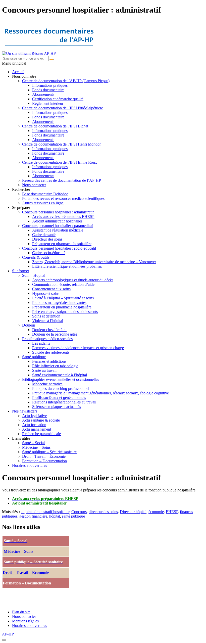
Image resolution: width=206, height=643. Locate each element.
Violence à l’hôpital (47, 320)
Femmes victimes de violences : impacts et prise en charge (78, 348)
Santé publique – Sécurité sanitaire (49, 452)
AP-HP (8, 634)
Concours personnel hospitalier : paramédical (57, 225)
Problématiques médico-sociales (47, 339)
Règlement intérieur (47, 103)
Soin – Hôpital (33, 275)
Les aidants (41, 343)
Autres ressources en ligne (43, 203)
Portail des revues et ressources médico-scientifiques (63, 198)
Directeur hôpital (133, 512)
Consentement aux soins (51, 289)
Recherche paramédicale (41, 434)
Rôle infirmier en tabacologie (55, 366)
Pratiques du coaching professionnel (60, 388)
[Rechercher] (51, 59)
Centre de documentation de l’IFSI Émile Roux (59, 162)
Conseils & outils (35, 257)
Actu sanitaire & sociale (41, 420)
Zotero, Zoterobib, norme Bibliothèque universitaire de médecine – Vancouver (94, 262)
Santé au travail (44, 370)
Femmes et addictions (49, 361)
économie (156, 512)
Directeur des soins (47, 239)
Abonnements (43, 94)
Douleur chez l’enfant (49, 330)
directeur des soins (103, 512)
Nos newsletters (24, 411)
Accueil (18, 72)
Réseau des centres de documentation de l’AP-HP (61, 180)
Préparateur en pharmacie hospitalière (61, 244)
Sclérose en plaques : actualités (56, 406)
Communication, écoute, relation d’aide (63, 284)
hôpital (54, 516)
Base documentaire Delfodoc (45, 194)
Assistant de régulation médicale (57, 230)
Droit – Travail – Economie (26, 572)
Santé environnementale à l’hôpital (59, 375)
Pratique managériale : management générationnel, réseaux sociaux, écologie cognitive (100, 393)
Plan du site (21, 612)
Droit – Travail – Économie (44, 456)
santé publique (73, 516)
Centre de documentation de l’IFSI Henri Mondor (61, 144)
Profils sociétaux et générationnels (59, 397)
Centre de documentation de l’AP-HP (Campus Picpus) (66, 81)
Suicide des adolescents (50, 352)
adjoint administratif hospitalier (45, 512)
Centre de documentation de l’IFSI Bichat (55, 126)
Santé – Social (33, 443)
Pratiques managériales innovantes (59, 302)
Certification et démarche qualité (57, 99)
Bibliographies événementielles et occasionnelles (60, 379)
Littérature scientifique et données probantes (67, 266)
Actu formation (34, 425)
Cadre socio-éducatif (48, 253)
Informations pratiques (50, 85)
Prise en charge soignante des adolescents (65, 311)
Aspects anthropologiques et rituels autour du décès (72, 280)
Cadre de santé (44, 235)
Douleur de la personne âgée (54, 334)
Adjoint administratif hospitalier (57, 221)
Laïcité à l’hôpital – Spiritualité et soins (63, 298)
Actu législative (34, 416)
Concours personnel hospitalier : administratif (58, 212)
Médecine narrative (47, 384)
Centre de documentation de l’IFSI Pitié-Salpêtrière (62, 108)
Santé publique (34, 357)
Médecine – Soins (36, 447)
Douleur (28, 325)
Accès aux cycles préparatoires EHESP (63, 216)
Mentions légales (25, 621)
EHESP (172, 512)
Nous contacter (34, 185)
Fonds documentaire (48, 90)
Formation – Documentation (44, 461)
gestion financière (33, 516)
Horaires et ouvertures (29, 465)
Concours (79, 512)
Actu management (36, 429)
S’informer (20, 271)
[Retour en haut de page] (4, 640)
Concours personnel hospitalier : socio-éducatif (59, 248)
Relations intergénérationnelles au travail (64, 402)
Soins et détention (46, 316)
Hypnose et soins (45, 293)
